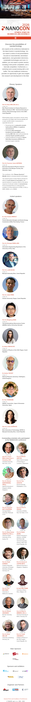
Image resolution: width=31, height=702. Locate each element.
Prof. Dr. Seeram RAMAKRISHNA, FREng (6, 482)
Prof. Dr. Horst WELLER (6, 635)
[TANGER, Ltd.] (6, 689)
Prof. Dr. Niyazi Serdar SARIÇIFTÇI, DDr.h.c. (8, 532)
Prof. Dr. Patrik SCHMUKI (6, 562)
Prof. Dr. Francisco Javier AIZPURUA (12, 163)
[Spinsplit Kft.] (25, 671)
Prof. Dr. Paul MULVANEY (5, 589)
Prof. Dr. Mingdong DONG (9, 319)
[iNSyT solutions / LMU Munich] (20, 676)
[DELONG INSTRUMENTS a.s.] (6, 671)
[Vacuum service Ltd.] (15, 659)
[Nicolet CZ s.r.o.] (6, 653)
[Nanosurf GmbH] (15, 671)
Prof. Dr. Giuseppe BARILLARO (10, 243)
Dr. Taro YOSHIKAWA (8, 399)
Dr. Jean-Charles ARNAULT (9, 216)
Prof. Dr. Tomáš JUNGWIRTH (21, 635)
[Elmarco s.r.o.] (25, 653)
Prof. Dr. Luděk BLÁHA (8, 270)
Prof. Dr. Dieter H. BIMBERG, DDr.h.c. (22, 612)
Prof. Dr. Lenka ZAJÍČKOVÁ (9, 426)
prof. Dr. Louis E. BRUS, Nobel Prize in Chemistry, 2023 (8, 458)
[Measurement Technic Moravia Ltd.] (15, 653)
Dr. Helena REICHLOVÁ (8, 346)
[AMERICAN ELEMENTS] (10, 677)
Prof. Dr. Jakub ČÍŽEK (8, 294)
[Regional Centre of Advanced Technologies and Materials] (25, 689)
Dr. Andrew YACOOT (7, 373)
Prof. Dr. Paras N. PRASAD (21, 508)
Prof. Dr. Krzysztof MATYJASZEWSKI (7, 508)
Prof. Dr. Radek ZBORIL (21, 532)
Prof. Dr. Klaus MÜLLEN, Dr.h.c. (10, 104)
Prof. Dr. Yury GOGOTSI (20, 481)
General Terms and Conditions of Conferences (15, 698)
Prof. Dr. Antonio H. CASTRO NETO (22, 562)
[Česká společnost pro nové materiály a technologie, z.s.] (15, 690)
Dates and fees (15, 15)
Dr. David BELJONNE (22, 588)
